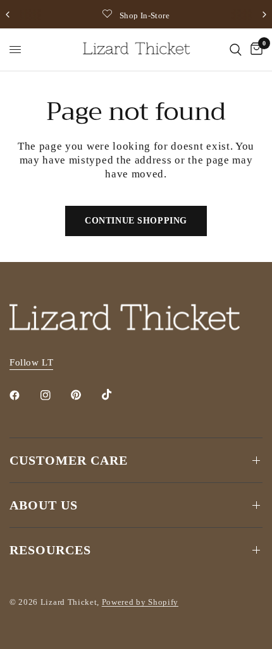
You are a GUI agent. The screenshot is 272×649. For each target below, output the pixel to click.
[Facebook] (23, 395)
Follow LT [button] (31, 362)
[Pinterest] (85, 395)
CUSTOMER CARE (68, 460)
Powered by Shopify (140, 602)
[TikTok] (116, 394)
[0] (254, 49)
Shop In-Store (145, 15)
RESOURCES (50, 550)
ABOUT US (43, 505)
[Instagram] (54, 395)
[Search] (235, 49)
